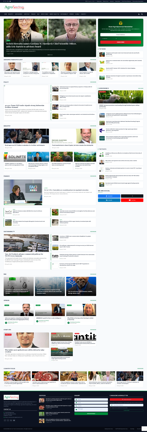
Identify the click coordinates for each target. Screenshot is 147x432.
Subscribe (99, 1)
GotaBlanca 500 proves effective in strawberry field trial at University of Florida (17, 291)
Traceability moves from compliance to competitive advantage (48, 73)
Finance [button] (33, 14)
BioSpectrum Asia (109, 428)
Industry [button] (10, 14)
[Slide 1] (47, 55)
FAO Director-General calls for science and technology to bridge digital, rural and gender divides (38, 165)
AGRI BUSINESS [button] (18, 14)
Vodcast (112, 1)
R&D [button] (38, 14)
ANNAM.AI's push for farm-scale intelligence (48, 318)
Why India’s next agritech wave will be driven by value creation (24, 351)
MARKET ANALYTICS (54, 14)
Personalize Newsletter (138, 1)
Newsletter (117, 1)
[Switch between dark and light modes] (139, 14)
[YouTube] (10, 1)
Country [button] (83, 14)
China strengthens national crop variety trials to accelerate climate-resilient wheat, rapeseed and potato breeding (73, 383)
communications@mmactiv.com (15, 417)
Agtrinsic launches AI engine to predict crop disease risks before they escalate (85, 165)
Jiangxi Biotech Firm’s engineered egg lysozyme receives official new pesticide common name (49, 291)
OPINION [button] (71, 14)
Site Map (132, 428)
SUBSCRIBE (120, 42)
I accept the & (112, 38)
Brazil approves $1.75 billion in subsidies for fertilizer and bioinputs (25, 145)
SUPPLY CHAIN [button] (44, 14)
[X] (8, 420)
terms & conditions (111, 38)
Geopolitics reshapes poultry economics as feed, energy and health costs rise (31, 73)
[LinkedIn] (11, 420)
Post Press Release (126, 1)
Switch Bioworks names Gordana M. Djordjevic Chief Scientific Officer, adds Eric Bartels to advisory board (100, 383)
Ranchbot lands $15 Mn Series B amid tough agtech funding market (122, 183)
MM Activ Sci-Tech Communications (15, 428)
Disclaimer (139, 428)
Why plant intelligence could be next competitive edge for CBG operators (68, 73)
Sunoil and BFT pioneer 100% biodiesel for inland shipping (120, 68)
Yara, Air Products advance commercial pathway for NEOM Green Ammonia (24, 255)
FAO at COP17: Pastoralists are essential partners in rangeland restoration (66, 190)
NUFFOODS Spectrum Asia (122, 428)
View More (93, 59)
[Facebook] (5, 420)
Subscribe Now (127, 399)
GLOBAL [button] (77, 14)
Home (5, 14)
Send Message (91, 413)
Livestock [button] (26, 14)
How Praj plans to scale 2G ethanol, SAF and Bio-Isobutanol (86, 73)
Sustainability (64, 14)
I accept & (119, 407)
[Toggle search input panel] (142, 14)
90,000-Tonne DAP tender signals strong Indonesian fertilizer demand (24, 106)
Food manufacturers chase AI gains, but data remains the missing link (72, 145)
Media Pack (105, 1)
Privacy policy (120, 38)
